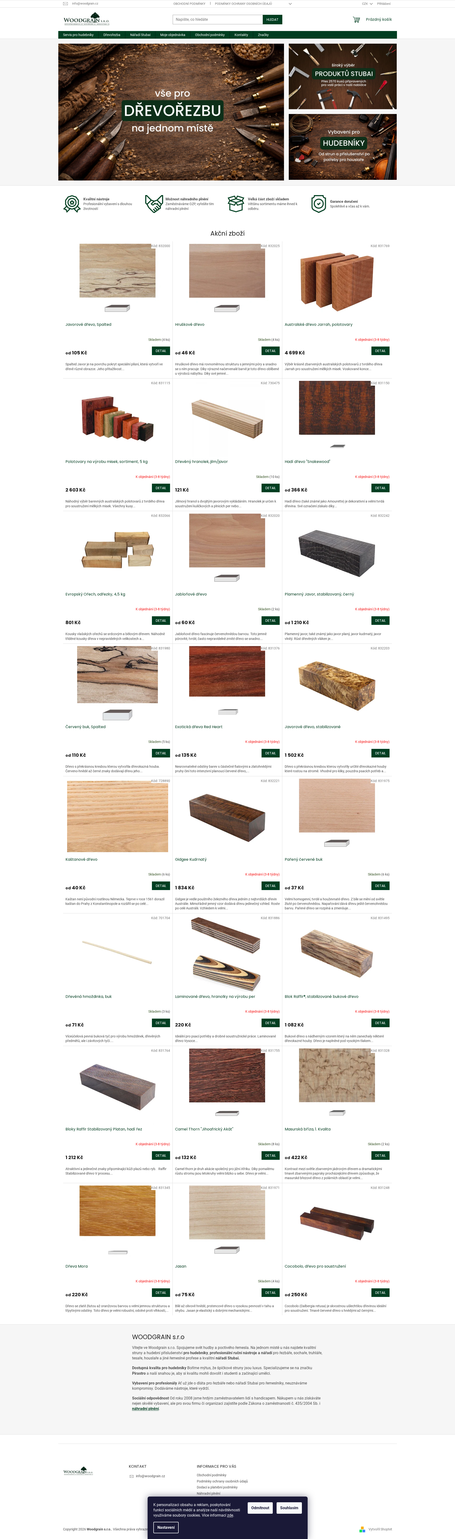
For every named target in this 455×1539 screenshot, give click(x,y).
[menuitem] (78, 35)
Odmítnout (260, 1508)
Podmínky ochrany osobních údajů (243, 3)
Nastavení (166, 1527)
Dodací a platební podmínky (217, 1487)
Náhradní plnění (208, 1493)
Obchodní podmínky (189, 3)
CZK (365, 3)
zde (230, 1515)
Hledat (272, 19)
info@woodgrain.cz (150, 1476)
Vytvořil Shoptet (380, 1529)
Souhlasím (289, 1508)
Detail (161, 350)
